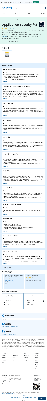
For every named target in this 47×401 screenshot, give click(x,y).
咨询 (16, 13)
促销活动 (4, 358)
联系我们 (42, 398)
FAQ (36, 368)
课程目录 (3, 13)
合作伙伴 (37, 360)
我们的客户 (38, 362)
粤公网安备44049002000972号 (29, 397)
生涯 (36, 366)
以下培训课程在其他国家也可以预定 (10, 327)
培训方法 (4, 360)
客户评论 (37, 364)
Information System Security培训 (24, 19)
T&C (36, 371)
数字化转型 (27, 355)
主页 (3, 19)
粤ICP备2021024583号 (15, 397)
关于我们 (43, 13)
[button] (43, 301)
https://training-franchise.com (8, 393)
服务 (29, 13)
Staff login (23, 400)
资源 (3, 362)
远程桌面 (5, 36)
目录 (14, 360)
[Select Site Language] (2, 2)
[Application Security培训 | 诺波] (7, 7)
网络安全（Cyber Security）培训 (11, 19)
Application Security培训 (36, 19)
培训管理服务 (27, 358)
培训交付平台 (27, 360)
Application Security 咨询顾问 (9, 334)
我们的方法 (16, 355)
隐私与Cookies (23, 395)
